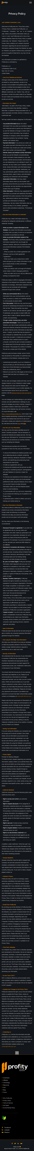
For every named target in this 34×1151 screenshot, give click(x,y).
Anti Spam (6, 1105)
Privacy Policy (7, 1100)
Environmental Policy (9, 1107)
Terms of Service (8, 1103)
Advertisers (6, 1078)
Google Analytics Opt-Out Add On (21, 393)
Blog (4, 1090)
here (19, 423)
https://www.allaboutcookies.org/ (11, 414)
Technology (6, 1082)
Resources (6, 1085)
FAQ (4, 1087)
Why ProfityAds (7, 1098)
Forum (5, 1092)
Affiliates (5, 1080)
